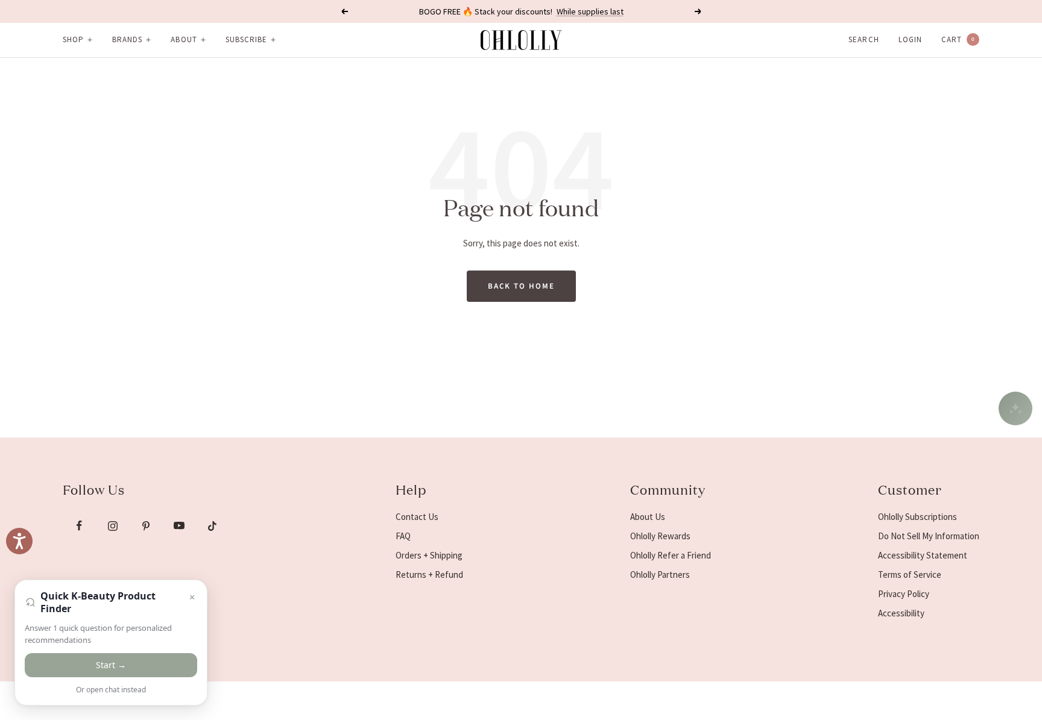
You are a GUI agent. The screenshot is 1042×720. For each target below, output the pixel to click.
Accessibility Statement (922, 555)
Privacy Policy (903, 593)
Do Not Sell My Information (928, 536)
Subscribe (246, 39)
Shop (73, 39)
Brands (127, 39)
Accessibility (901, 613)
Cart (957, 39)
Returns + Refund (429, 574)
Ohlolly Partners (660, 574)
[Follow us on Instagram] (112, 525)
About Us (647, 516)
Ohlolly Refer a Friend (670, 555)
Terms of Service (909, 574)
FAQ (403, 536)
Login (910, 39)
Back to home (521, 286)
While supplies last (590, 11)
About (184, 39)
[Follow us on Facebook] (79, 525)
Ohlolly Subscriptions (917, 516)
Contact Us (417, 516)
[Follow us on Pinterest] (145, 525)
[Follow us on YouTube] (178, 525)
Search (863, 39)
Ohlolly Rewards (660, 536)
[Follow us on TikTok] (212, 525)
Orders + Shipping (429, 555)
